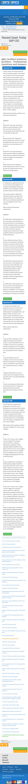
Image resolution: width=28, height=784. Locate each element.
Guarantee (18, 769)
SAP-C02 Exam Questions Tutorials (11, 541)
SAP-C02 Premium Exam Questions (11, 564)
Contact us (5, 769)
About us (11, 769)
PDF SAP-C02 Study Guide (9, 641)
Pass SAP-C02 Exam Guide (9, 624)
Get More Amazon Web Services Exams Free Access (13, 735)
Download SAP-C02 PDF (20, 54)
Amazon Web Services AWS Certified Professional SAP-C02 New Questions (11, 697)
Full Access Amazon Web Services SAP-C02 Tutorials (13, 685)
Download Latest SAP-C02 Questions (12, 547)
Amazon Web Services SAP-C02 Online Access (14, 537)
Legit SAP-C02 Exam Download (10, 588)
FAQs (16, 767)
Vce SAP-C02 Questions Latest (10, 701)
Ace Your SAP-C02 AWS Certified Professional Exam (13, 631)
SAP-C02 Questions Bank (9, 544)
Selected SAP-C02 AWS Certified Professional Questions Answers (13, 596)
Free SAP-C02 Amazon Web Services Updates (14, 656)
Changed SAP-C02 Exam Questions (11, 648)
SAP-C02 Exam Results (8, 635)
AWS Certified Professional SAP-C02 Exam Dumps (13, 573)
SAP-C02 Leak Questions (9, 645)
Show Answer (7, 175)
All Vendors (10, 767)
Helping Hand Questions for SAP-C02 (12, 711)
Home (2, 26)
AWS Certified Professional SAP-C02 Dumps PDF (13, 660)
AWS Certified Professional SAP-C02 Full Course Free (12, 568)
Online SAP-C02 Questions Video (11, 705)
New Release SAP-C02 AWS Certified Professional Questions (11, 680)
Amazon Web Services (11, 26)
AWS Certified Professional (9, 28)
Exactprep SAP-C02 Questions (10, 577)
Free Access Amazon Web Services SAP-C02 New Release (13, 601)
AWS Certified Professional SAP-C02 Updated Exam (13, 611)
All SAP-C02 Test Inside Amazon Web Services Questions (14, 715)
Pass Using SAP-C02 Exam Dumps (11, 731)
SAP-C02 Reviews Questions (10, 627)
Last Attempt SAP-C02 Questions (11, 585)
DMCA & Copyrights (8, 771)
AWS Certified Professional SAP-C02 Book (13, 708)
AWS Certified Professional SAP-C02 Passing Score (13, 669)
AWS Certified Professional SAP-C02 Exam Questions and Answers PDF (13, 724)
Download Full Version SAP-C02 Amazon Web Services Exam (13, 664)
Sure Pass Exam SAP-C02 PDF (10, 694)
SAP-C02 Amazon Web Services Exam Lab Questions (12, 606)
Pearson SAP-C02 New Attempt (11, 728)
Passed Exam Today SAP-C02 (10, 638)
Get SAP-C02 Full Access (20, 52)
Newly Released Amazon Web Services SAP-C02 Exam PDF (13, 592)
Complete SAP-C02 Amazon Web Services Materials (12, 615)
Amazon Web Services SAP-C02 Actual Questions (12, 690)
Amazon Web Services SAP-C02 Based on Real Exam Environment (13, 560)
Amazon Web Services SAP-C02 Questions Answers (13, 720)
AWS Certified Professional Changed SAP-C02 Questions (13, 581)
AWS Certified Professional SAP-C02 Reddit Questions (13, 652)
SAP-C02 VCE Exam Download (10, 676)
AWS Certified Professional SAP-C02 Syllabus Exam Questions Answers (13, 555)
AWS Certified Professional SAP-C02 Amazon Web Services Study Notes (13, 551)
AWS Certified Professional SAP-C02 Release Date (13, 620)
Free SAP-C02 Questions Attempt (11, 673)
